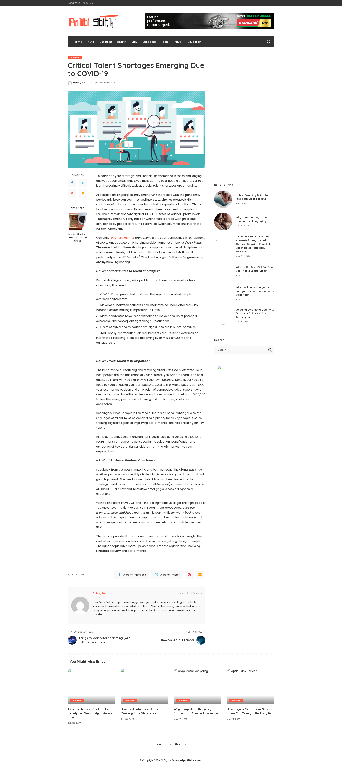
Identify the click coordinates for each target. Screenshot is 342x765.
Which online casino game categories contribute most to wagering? (255, 291)
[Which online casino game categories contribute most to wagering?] (223, 293)
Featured (75, 57)
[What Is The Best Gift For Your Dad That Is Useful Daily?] (223, 271)
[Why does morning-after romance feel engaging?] (223, 221)
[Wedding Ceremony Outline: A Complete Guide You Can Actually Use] (223, 316)
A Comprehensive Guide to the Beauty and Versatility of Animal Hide (90, 713)
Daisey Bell (79, 82)
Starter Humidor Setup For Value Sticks (77, 237)
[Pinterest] (72, 193)
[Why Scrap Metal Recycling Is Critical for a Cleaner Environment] (197, 686)
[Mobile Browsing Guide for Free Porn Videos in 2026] (223, 199)
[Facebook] (72, 183)
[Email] (83, 193)
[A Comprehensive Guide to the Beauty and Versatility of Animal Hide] (91, 686)
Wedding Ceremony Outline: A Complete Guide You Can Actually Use (255, 313)
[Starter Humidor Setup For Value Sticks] (77, 221)
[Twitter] (83, 183)
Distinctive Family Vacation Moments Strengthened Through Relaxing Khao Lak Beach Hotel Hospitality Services (253, 244)
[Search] (268, 41)
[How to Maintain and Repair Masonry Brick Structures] (145, 686)
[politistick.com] (93, 21)
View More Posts (189, 593)
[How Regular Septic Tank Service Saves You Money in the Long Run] (250, 686)
